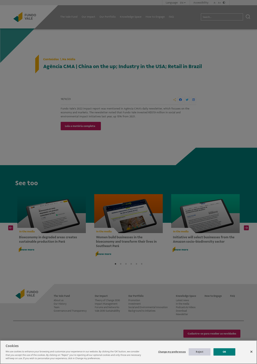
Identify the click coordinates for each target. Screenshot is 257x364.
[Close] (251, 351)
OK (224, 351)
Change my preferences (172, 351)
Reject (199, 351)
